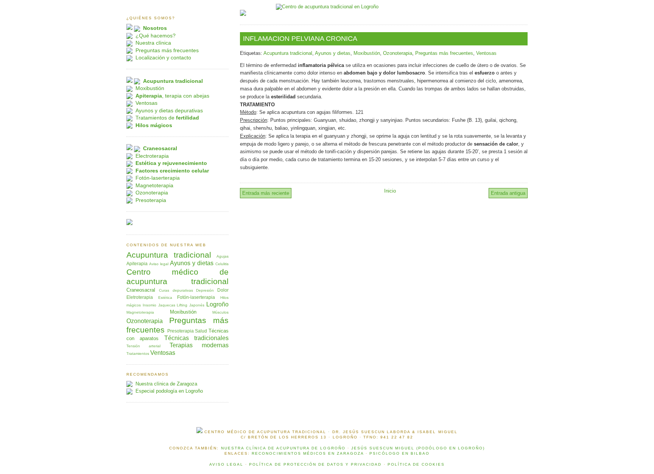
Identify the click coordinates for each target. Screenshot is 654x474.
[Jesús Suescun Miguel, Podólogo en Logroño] (243, 14)
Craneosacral (140, 290)
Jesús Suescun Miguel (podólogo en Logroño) (418, 448)
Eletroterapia (139, 297)
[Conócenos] (129, 28)
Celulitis (222, 264)
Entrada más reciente (265, 193)
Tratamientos (137, 353)
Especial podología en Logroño (169, 391)
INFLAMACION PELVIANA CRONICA (300, 38)
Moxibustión (366, 53)
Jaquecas (166, 305)
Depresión (205, 290)
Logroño (217, 304)
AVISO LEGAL (226, 464)
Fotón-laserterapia (157, 178)
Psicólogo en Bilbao (399, 453)
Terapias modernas (199, 345)
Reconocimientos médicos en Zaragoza (308, 453)
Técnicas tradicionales (196, 338)
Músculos (220, 312)
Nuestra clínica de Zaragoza (166, 384)
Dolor (223, 290)
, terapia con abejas (172, 96)
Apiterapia (137, 263)
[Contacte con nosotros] (129, 223)
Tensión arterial (143, 346)
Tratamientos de (167, 118)
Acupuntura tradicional (287, 53)
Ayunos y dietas (332, 53)
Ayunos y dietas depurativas (169, 110)
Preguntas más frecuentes (444, 53)
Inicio (390, 191)
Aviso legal (158, 264)
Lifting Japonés (190, 305)
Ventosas (486, 53)
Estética (165, 297)
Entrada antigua (508, 193)
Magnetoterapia (154, 185)
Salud (201, 330)
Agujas (222, 256)
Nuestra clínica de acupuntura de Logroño (283, 448)
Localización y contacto (163, 57)
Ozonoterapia (397, 53)
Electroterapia (152, 156)
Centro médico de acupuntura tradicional (177, 276)
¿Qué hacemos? (155, 36)
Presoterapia (150, 200)
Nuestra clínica (153, 43)
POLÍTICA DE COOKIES (416, 464)
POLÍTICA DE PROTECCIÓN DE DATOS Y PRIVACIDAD (315, 464)
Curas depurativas (176, 290)
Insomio (149, 305)
